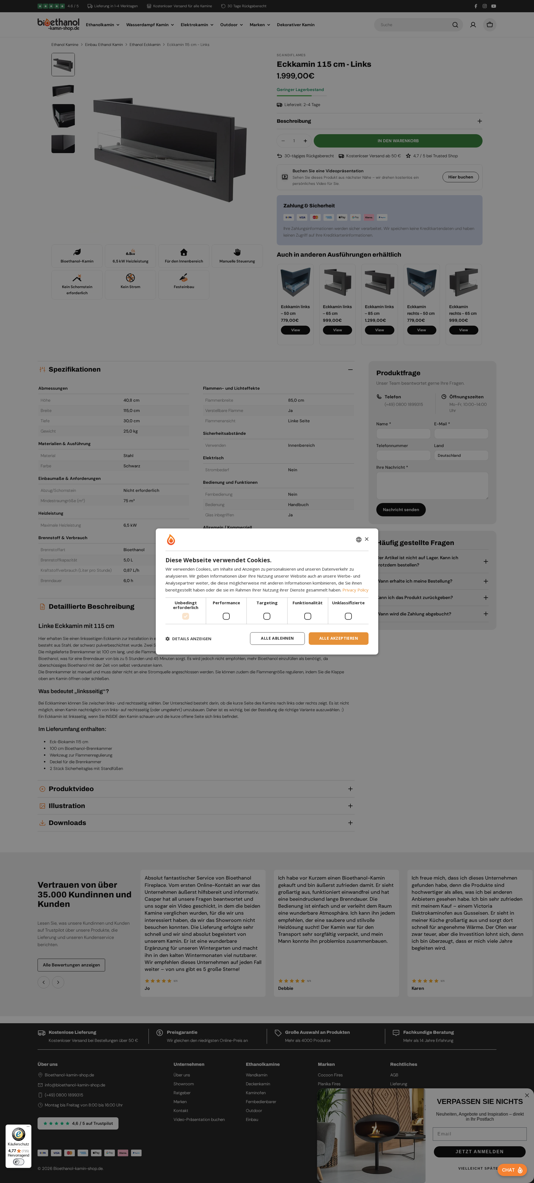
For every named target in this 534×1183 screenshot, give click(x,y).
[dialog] (267, 591)
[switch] (18, 1162)
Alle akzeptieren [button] (338, 638)
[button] (188, 638)
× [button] (366, 539)
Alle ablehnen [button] (277, 638)
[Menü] (28, 1128)
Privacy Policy (355, 590)
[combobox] (359, 539)
